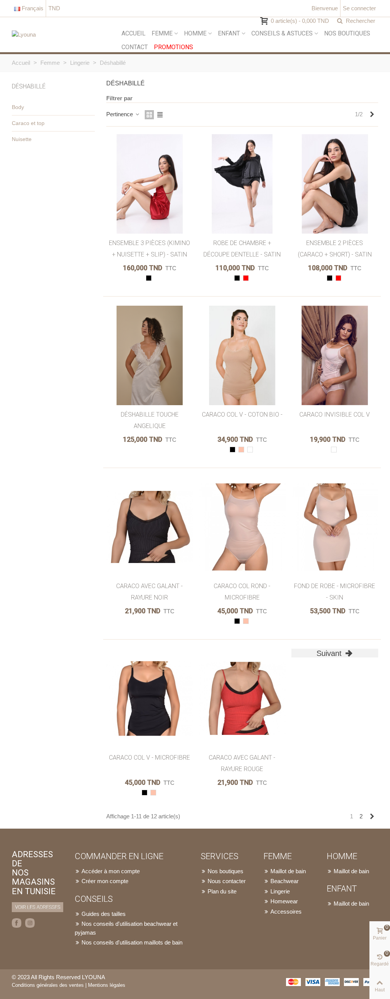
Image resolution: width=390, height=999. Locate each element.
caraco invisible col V (334, 414)
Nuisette (22, 139)
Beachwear (284, 881)
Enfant (229, 33)
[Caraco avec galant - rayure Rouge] (242, 698)
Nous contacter (227, 881)
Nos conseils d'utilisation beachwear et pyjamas (126, 928)
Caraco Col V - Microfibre (149, 757)
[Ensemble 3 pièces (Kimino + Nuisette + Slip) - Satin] (149, 184)
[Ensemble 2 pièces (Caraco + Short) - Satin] (334, 184)
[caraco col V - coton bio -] (242, 355)
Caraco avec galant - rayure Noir (149, 591)
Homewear (284, 901)
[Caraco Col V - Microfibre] (149, 698)
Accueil (133, 33)
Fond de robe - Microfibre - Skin (334, 591)
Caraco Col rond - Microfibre (242, 591)
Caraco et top (28, 123)
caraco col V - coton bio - (242, 414)
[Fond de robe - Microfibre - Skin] (334, 527)
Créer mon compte (105, 881)
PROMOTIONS (173, 47)
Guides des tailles (104, 914)
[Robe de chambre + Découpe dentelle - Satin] (242, 184)
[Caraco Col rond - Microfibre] (242, 527)
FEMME (162, 33)
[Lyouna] (65, 34)
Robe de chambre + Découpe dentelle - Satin (242, 248)
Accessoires (286, 911)
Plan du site (222, 891)
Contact (134, 47)
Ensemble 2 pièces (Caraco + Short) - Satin (335, 248)
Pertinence (120, 114)
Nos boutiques (347, 33)
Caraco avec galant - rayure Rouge (242, 763)
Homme (195, 33)
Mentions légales (106, 985)
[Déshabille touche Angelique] (149, 355)
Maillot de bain (288, 871)
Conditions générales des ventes (48, 985)
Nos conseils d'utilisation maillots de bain (132, 942)
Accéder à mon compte (111, 871)
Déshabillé (29, 86)
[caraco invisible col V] (334, 355)
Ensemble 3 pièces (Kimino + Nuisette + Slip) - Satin (149, 248)
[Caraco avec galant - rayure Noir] (149, 527)
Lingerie (280, 891)
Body (18, 107)
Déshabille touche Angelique (150, 420)
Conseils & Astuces (282, 33)
